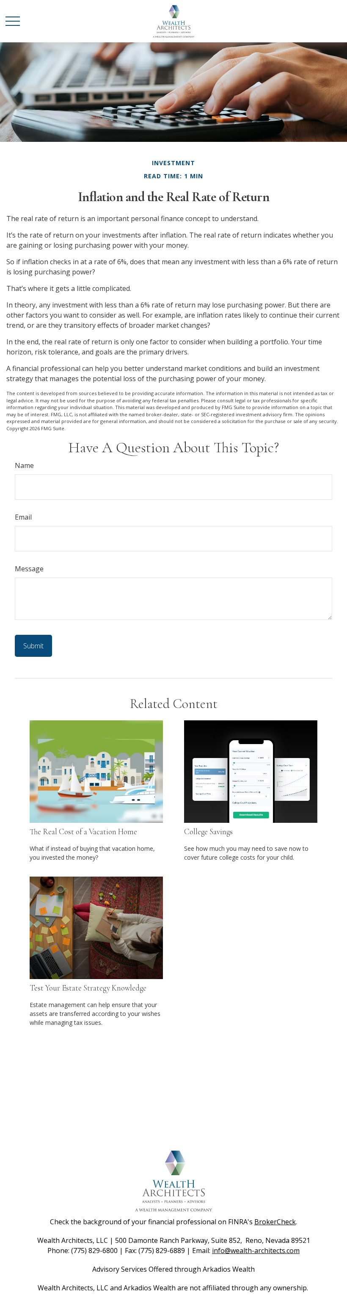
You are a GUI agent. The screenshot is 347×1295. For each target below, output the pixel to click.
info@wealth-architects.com (256, 1250)
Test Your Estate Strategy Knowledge (88, 988)
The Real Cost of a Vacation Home (83, 831)
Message (29, 568)
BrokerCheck (275, 1221)
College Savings (208, 831)
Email (23, 517)
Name (24, 465)
